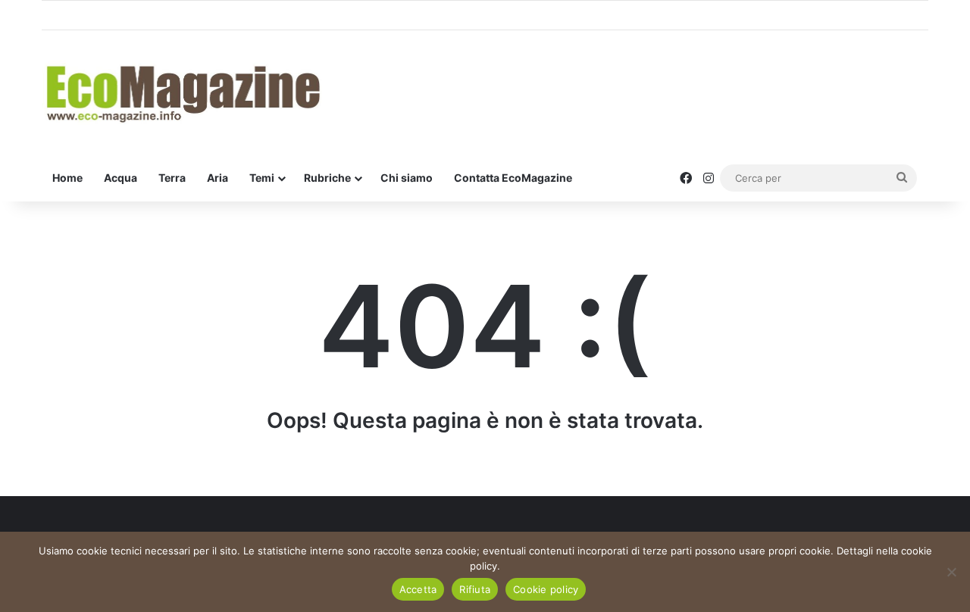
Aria (217, 177)
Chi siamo (406, 177)
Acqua (120, 177)
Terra (172, 177)
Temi (261, 177)
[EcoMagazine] (182, 93)
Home (67, 177)
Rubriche (327, 177)
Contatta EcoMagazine (513, 177)
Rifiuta (474, 589)
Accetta (418, 589)
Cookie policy (545, 589)
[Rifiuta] (951, 571)
